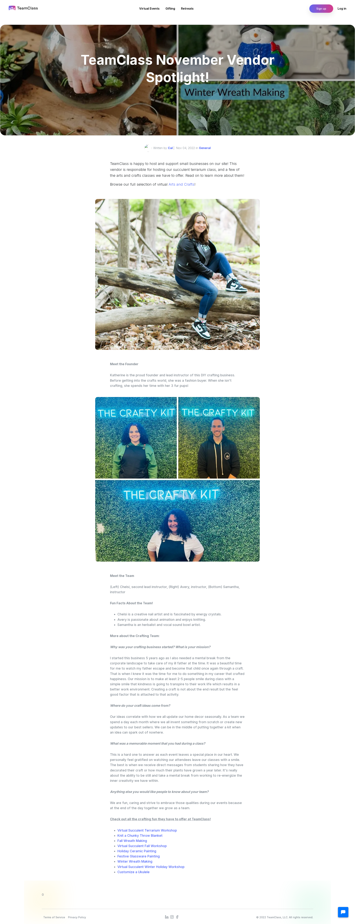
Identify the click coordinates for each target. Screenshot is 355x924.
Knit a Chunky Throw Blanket (140, 835)
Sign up (321, 8)
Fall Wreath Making (132, 841)
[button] (343, 912)
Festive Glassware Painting (138, 856)
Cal (170, 148)
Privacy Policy (77, 917)
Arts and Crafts (181, 184)
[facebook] (177, 916)
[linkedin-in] (167, 916)
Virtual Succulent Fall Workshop (142, 846)
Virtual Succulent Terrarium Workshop (147, 830)
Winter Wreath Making (134, 861)
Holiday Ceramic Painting (136, 851)
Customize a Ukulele (133, 872)
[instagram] (172, 916)
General (205, 148)
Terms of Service (54, 917)
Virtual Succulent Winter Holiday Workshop (151, 867)
